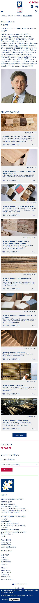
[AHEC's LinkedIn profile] (37, 2)
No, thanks (14, 600)
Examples (6, 540)
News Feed (6, 550)
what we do (5, 570)
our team (5, 574)
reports (4, 564)
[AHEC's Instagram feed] (33, 2)
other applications (8, 547)
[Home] (7, 485)
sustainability (6, 521)
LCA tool (4, 527)
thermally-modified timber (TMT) (14, 510)
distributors (5, 577)
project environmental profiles (13, 532)
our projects (6, 542)
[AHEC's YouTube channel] (30, 2)
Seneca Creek (6, 534)
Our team (17, 16)
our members (6, 579)
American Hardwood (12, 499)
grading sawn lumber (10, 506)
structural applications (10, 512)
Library (5, 555)
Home (3, 16)
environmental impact (10, 523)
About (9, 16)
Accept (5, 600)
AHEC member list (21, 584)
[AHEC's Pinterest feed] (35, 2)
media (3, 536)
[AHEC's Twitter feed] (2, 448)
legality (4, 519)
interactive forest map (10, 530)
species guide (6, 502)
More (33, 145)
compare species (8, 504)
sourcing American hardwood (13, 508)
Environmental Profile (13, 516)
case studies (6, 545)
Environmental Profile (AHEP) (13, 525)
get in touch (6, 572)
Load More (19, 435)
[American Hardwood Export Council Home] (19, 7)
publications (6, 562)
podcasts (5, 559)
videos (3, 557)
